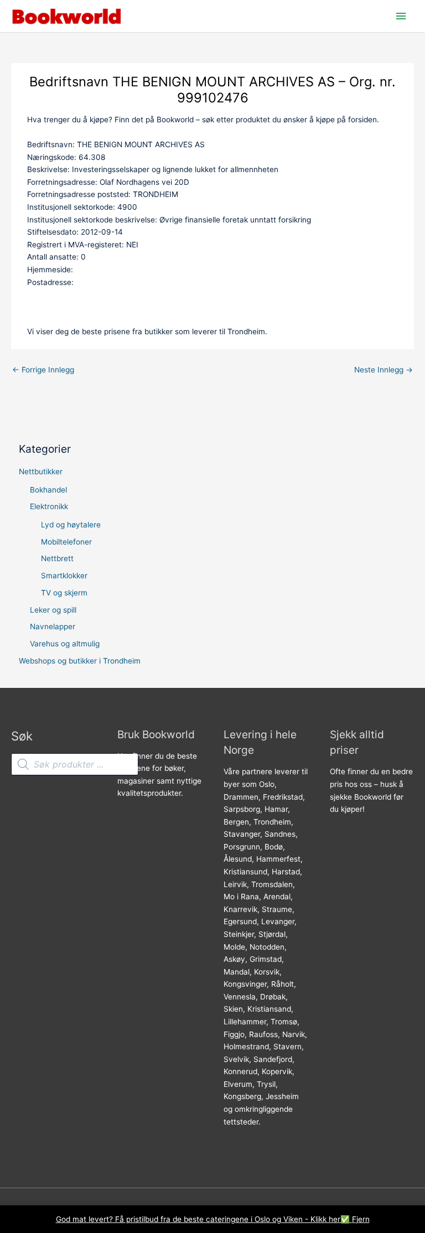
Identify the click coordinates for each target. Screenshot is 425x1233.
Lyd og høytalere (71, 524)
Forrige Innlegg (43, 369)
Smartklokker (64, 575)
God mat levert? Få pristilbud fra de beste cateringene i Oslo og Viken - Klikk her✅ (204, 1219)
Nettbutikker (41, 471)
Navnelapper (52, 626)
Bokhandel (48, 489)
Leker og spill (53, 609)
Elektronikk (49, 506)
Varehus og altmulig (65, 643)
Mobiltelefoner (66, 541)
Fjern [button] (361, 1219)
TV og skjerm (64, 592)
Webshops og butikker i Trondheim (80, 660)
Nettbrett (57, 558)
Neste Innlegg (383, 369)
